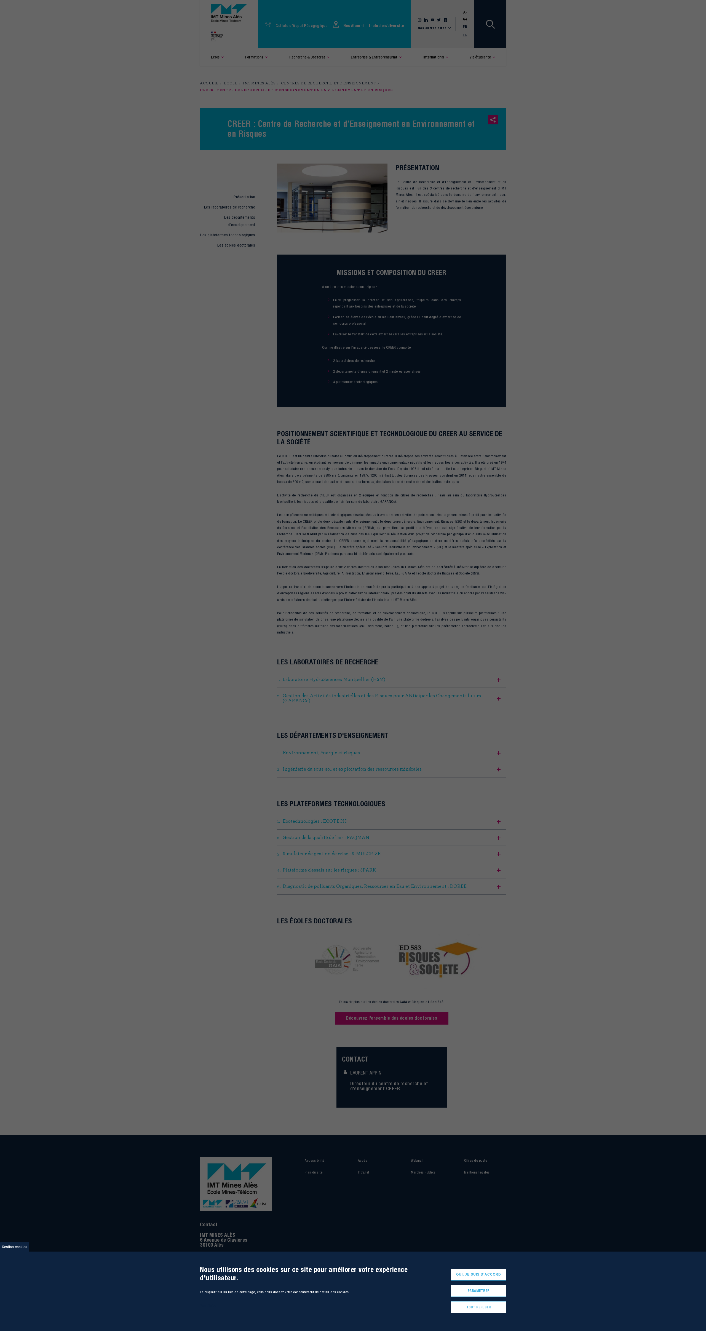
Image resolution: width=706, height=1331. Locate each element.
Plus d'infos (208, 1305)
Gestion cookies (14, 1246)
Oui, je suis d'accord (478, 1274)
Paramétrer (479, 1291)
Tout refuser (478, 1307)
